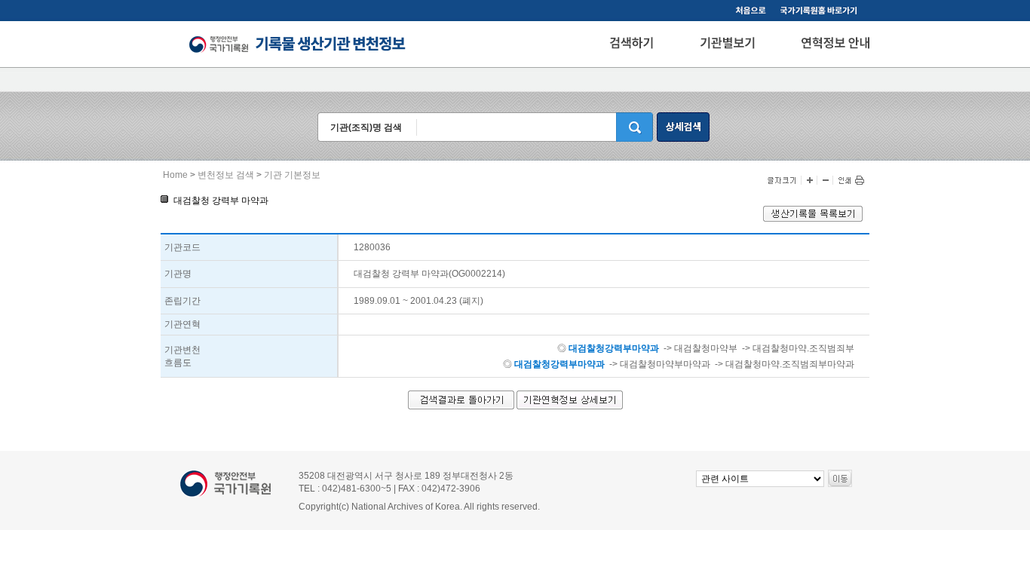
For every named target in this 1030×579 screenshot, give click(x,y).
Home (175, 175)
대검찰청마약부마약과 (665, 364)
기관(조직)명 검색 (366, 127)
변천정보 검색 (226, 175)
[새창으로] (821, 12)
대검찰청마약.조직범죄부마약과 (789, 364)
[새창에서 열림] (813, 218)
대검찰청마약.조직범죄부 (803, 348)
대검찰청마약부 (705, 348)
